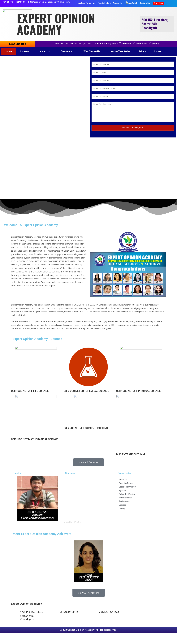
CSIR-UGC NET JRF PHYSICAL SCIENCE (138, 390)
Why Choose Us (92, 51)
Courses (24, 51)
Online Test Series (120, 51)
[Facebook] (132, 614)
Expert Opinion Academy (56, 23)
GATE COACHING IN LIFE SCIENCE (82, 498)
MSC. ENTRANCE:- (73, 515)
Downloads (66, 51)
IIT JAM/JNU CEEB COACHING (80, 521)
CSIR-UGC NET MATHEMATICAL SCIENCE (34, 439)
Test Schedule (104, 3)
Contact (158, 51)
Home (9, 51)
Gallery (142, 51)
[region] (44, 127)
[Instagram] (147, 614)
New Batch (132, 3)
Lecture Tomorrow (86, 3)
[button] (44, 187)
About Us (45, 51)
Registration (145, 3)
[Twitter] (140, 614)
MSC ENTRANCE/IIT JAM (130, 454)
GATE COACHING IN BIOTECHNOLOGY (85, 505)
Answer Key (118, 3)
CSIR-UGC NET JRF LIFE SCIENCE (30, 390)
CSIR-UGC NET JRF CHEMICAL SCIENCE (86, 390)
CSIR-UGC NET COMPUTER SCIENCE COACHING (89, 494)
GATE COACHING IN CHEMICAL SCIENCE (86, 502)
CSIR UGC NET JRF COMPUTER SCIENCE (86, 428)
